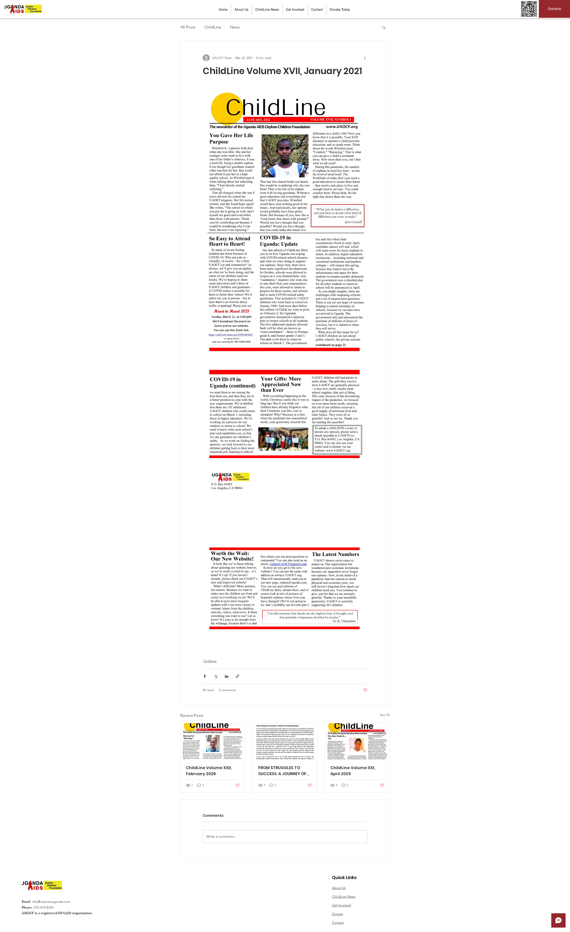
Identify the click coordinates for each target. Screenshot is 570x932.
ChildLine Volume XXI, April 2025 (352, 770)
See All (385, 715)
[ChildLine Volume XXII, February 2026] (213, 741)
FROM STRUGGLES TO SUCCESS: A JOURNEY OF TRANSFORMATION (282, 771)
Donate (337, 914)
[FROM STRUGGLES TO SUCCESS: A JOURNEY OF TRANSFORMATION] (285, 741)
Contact (338, 922)
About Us (339, 888)
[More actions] (364, 58)
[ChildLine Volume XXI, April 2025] (357, 741)
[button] (384, 27)
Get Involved (341, 905)
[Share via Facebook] (205, 676)
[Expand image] (285, 222)
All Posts (187, 27)
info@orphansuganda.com (51, 902)
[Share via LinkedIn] (226, 676)
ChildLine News (343, 896)
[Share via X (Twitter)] (216, 676)
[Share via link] (237, 676)
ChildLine (212, 27)
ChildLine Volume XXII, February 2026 (209, 770)
